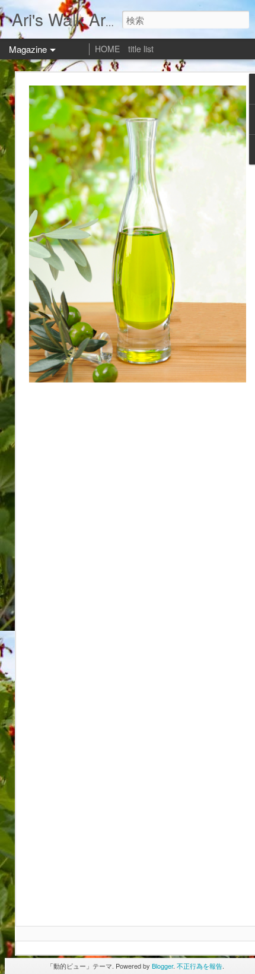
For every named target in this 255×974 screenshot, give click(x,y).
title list (141, 49)
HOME (107, 49)
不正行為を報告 (199, 965)
